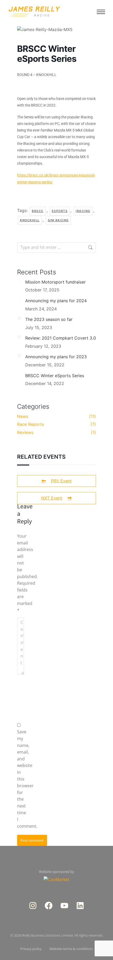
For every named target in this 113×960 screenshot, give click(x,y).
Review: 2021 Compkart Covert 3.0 (60, 338)
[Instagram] (33, 906)
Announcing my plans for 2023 (56, 356)
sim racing (58, 220)
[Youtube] (64, 906)
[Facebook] (49, 906)
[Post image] (19, 281)
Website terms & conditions (71, 948)
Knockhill (30, 220)
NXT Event (51, 498)
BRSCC (38, 211)
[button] (101, 12)
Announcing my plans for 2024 (56, 300)
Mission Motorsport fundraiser (55, 282)
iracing (83, 211)
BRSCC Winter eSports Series (54, 375)
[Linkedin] (80, 906)
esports (60, 211)
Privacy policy (31, 948)
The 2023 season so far (49, 319)
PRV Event (61, 480)
